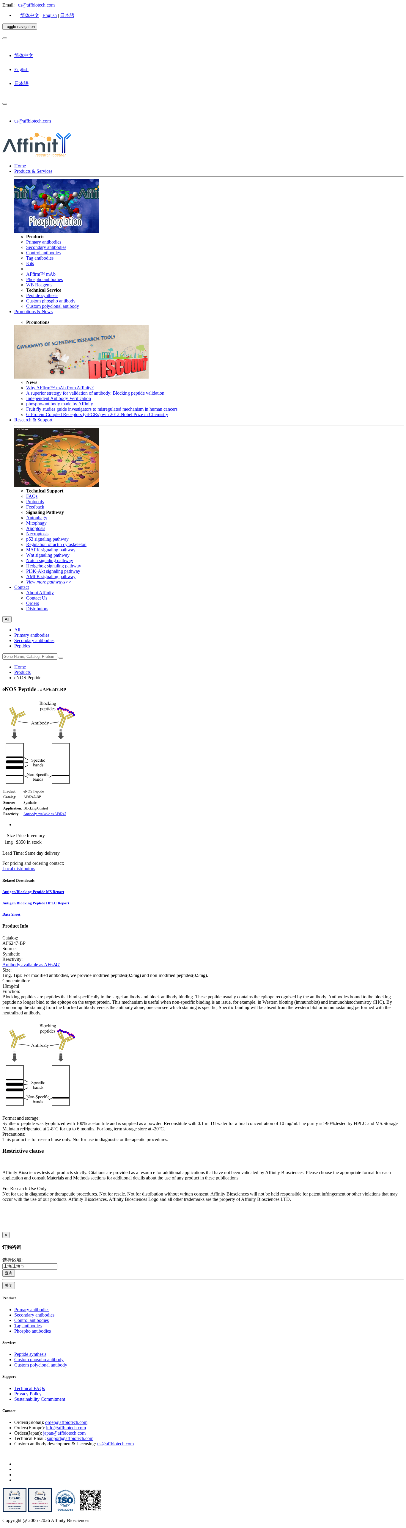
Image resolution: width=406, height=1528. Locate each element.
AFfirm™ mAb (41, 274)
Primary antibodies (43, 241)
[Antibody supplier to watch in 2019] (14, 1510)
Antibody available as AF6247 (44, 814)
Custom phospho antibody (50, 300)
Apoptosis (35, 528)
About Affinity (40, 592)
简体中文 (29, 15)
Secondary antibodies (46, 247)
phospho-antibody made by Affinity (59, 403)
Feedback (35, 506)
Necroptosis (37, 533)
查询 (8, 1273)
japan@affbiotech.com (64, 1433)
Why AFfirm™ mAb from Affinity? (60, 387)
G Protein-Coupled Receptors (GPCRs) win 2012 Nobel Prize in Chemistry (97, 414)
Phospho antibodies (44, 279)
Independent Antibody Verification (58, 398)
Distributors (37, 608)
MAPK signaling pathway (50, 549)
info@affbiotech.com (66, 1427)
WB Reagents (39, 284)
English (50, 15)
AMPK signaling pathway (50, 576)
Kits (30, 263)
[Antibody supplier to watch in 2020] (40, 1510)
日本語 (67, 15)
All (17, 629)
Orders (32, 603)
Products (22, 672)
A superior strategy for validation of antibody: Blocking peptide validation (95, 393)
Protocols (35, 501)
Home (20, 165)
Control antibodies (43, 252)
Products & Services (33, 171)
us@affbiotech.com (36, 4)
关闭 (8, 1285)
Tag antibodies (39, 258)
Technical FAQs (29, 1388)
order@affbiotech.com (66, 1422)
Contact (21, 587)
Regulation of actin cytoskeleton (56, 544)
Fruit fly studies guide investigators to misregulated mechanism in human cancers (101, 409)
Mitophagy (36, 522)
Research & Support (33, 419)
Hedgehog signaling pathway (53, 565)
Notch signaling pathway (49, 560)
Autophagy (36, 517)
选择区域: (12, 1259)
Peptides (22, 645)
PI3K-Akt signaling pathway (53, 571)
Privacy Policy (28, 1393)
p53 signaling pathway (47, 539)
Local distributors (18, 868)
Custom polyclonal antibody (52, 306)
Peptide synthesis (42, 295)
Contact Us (36, 597)
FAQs (31, 496)
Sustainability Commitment (39, 1399)
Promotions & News (33, 311)
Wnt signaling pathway (48, 555)
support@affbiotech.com (70, 1438)
